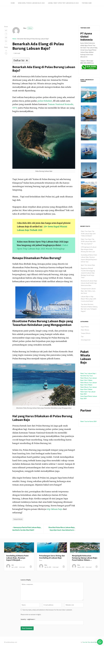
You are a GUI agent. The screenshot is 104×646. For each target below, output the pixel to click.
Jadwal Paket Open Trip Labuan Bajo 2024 (63, 3)
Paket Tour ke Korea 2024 (88, 421)
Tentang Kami (87, 3)
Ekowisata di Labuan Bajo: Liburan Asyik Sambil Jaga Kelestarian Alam (89, 283)
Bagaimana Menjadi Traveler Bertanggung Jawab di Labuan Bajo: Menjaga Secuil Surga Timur (88, 272)
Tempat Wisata (17, 519)
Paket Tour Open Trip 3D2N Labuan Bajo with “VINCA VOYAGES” (88, 233)
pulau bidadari (45, 101)
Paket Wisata (85, 330)
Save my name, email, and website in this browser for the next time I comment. (47, 610)
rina (27, 28)
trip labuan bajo (54, 509)
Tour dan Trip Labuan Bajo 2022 (91, 642)
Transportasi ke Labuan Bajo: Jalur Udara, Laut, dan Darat (88, 291)
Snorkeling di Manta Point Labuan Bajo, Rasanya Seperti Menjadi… (17, 557)
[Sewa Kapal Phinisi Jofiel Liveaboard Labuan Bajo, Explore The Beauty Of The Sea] (89, 189)
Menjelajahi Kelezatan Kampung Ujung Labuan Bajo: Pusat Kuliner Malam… (84, 557)
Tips (82, 336)
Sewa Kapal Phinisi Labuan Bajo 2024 (31, 3)
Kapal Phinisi (85, 327)
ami (13, 565)
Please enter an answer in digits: (31, 614)
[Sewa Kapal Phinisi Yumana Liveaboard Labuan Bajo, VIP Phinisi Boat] (89, 132)
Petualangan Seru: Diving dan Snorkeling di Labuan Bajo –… (52, 557)
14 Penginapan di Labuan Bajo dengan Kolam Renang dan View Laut (88, 249)
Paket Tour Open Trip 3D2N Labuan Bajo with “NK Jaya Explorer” (88, 241)
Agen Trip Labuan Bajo (88, 265)
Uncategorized (85, 340)
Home (13, 3)
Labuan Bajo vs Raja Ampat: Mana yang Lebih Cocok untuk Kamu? (88, 299)
